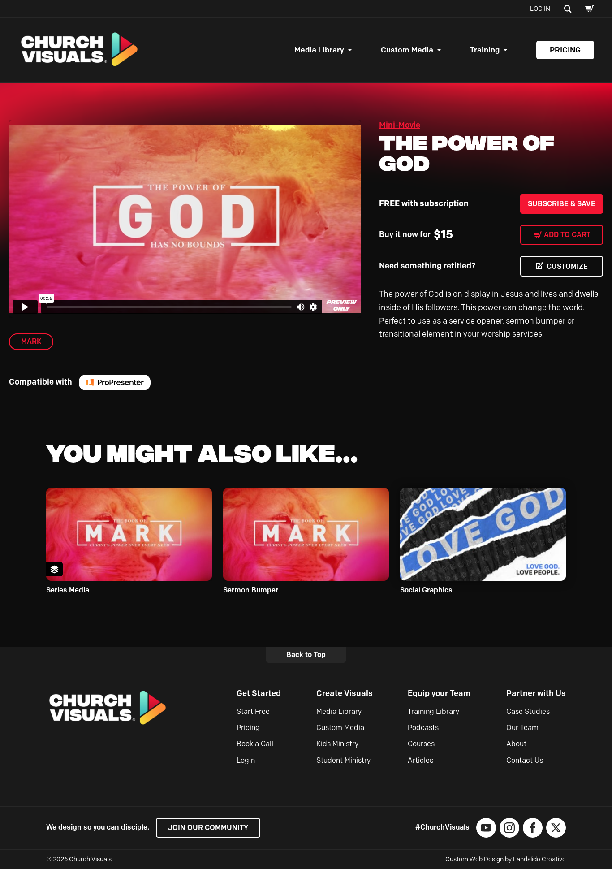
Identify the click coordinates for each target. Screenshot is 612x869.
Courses (421, 743)
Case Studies (528, 711)
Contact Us (524, 760)
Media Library (319, 49)
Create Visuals (344, 693)
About (516, 743)
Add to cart (567, 234)
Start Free (253, 711)
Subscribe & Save (561, 203)
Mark (31, 341)
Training (485, 49)
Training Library (433, 711)
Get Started (259, 693)
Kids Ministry (337, 743)
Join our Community (208, 827)
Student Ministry (343, 760)
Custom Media (407, 49)
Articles (420, 760)
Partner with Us (536, 693)
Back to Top (306, 654)
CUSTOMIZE (567, 266)
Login (246, 760)
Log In (540, 9)
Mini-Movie (399, 125)
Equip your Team (439, 693)
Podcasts (423, 727)
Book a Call (255, 743)
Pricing (565, 49)
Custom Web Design (474, 859)
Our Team (522, 727)
